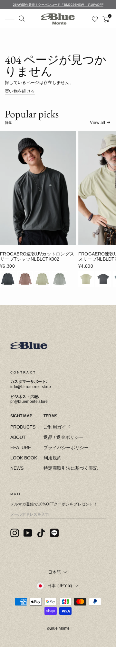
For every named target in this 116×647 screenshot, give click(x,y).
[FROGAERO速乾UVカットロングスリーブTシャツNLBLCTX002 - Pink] (25, 279)
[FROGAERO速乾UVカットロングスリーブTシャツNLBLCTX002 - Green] (59, 279)
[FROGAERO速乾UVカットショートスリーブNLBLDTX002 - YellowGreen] (86, 279)
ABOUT (18, 437)
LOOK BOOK (23, 457)
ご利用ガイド (57, 427)
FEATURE (20, 447)
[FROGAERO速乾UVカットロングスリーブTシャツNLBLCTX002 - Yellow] (42, 279)
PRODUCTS (22, 427)
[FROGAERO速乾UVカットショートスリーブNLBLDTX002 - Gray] (103, 279)
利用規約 (53, 457)
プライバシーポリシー (66, 447)
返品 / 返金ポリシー (63, 437)
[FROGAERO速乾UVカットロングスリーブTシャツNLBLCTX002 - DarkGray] (7, 279)
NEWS (17, 468)
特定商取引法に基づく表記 (71, 468)
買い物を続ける (20, 91)
